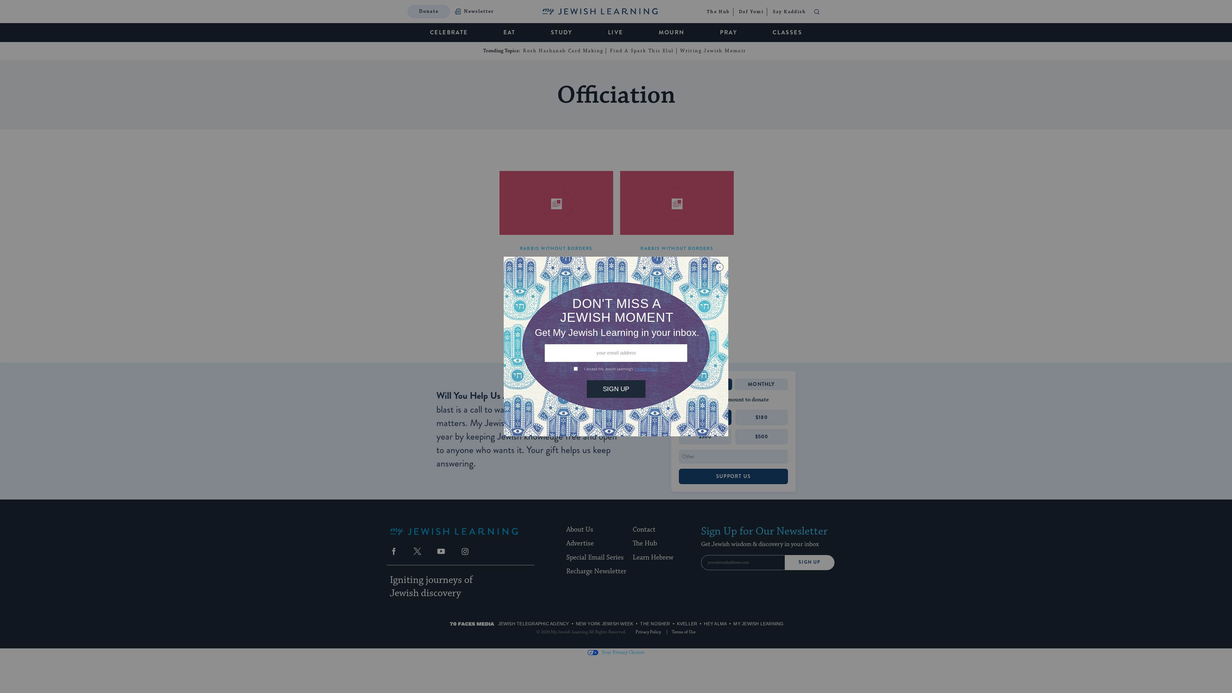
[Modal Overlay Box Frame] (616, 346)
